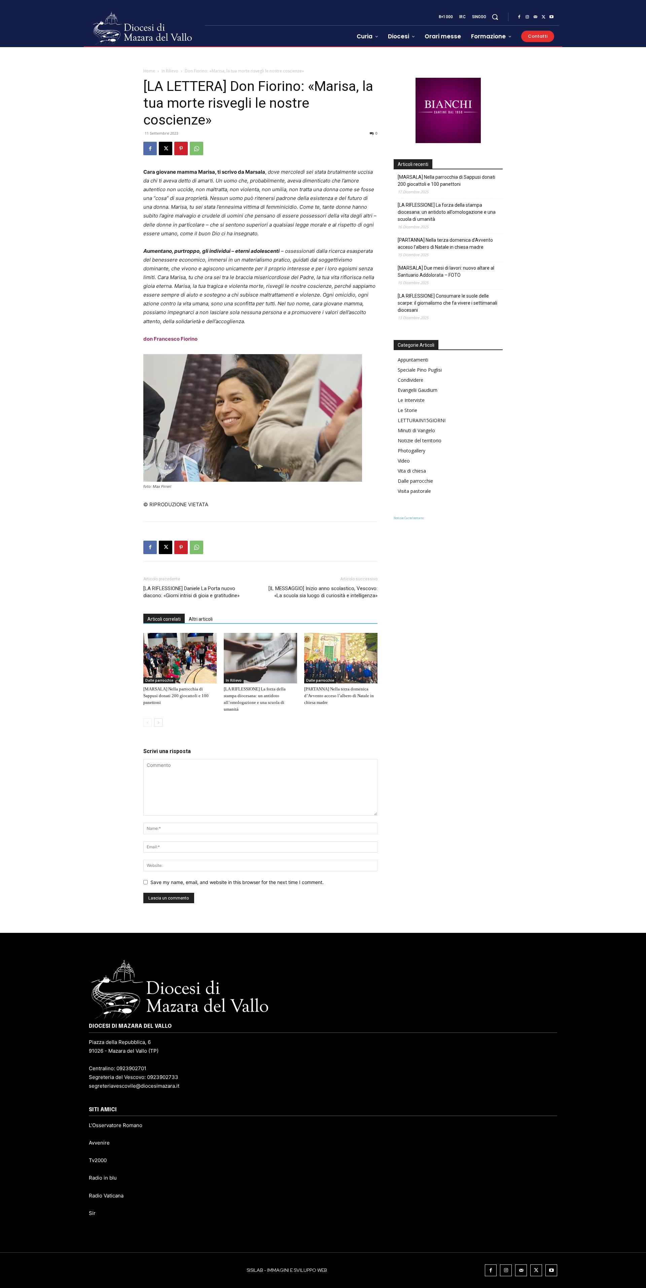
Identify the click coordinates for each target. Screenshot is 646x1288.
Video (404, 460)
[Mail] (535, 17)
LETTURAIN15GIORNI (421, 420)
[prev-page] (147, 722)
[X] (543, 17)
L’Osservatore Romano (115, 1125)
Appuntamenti (413, 360)
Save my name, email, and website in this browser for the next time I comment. (237, 882)
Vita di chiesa (412, 471)
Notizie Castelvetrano (409, 518)
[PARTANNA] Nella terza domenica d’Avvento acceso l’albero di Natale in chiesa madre (339, 695)
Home (149, 71)
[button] (495, 17)
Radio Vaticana (106, 1195)
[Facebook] (519, 17)
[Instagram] (527, 17)
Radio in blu (103, 1178)
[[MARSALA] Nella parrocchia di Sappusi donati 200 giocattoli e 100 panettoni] (180, 658)
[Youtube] (551, 17)
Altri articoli (201, 619)
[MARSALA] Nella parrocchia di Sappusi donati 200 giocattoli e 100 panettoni (176, 695)
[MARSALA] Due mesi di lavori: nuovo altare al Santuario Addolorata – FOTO (446, 271)
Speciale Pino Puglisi (420, 370)
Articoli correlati (164, 619)
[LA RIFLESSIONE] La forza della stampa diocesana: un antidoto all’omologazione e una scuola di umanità (447, 212)
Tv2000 (98, 1160)
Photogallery (411, 450)
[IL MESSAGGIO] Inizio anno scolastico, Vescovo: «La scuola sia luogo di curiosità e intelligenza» (323, 592)
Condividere (410, 380)
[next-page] (158, 722)
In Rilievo (170, 71)
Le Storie (407, 410)
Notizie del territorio (419, 440)
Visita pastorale (414, 491)
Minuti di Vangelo (416, 430)
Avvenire (99, 1143)
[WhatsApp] (196, 148)
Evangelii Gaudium (417, 390)
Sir (92, 1213)
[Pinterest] (181, 148)
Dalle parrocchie (159, 680)
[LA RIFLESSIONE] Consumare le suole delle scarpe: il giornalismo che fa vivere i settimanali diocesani (447, 303)
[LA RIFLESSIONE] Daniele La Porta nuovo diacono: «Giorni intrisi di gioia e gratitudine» (191, 592)
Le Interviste (411, 400)
